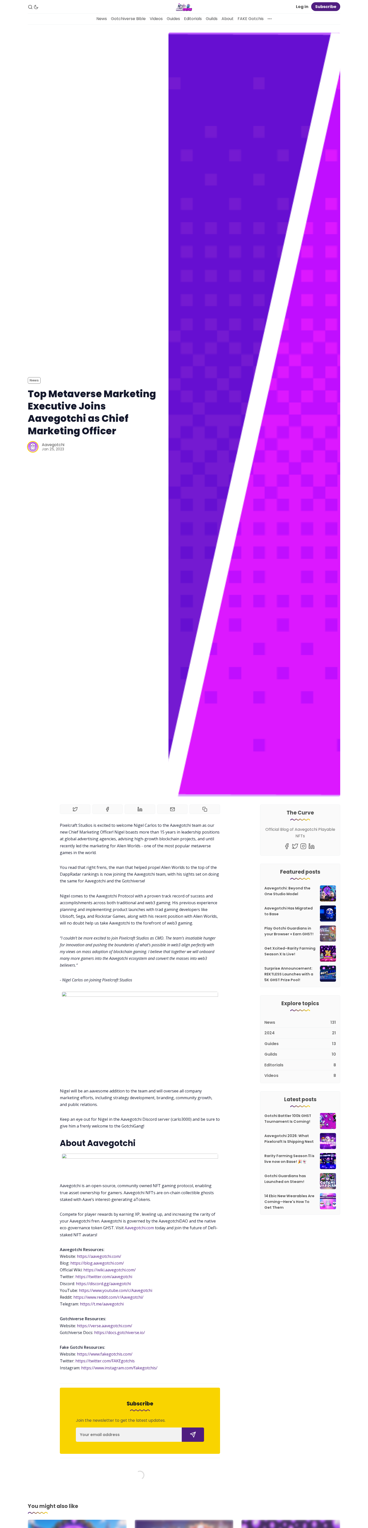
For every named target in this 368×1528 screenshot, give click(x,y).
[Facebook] (287, 846)
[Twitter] (295, 846)
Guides (173, 19)
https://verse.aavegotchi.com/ (104, 1326)
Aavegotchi (53, 445)
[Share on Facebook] (107, 809)
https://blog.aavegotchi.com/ (97, 1263)
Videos (156, 19)
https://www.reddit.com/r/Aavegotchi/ (108, 1297)
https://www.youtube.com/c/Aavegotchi (115, 1290)
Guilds (212, 19)
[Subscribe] (193, 1435)
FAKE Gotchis (251, 19)
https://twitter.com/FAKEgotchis (105, 1361)
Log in (302, 7)
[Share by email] (172, 809)
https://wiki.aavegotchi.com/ (109, 1270)
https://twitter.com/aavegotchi (103, 1276)
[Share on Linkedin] (140, 809)
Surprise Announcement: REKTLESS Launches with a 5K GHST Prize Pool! (288, 974)
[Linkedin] (311, 846)
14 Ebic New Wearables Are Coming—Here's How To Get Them (289, 1201)
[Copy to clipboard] (205, 809)
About (228, 19)
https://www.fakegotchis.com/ (104, 1354)
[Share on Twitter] (75, 809)
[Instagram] (303, 846)
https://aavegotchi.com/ (99, 1256)
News (101, 19)
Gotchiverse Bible (128, 19)
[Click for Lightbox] (140, 1036)
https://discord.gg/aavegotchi (103, 1283)
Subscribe (325, 7)
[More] (270, 19)
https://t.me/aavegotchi (102, 1304)
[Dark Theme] (36, 7)
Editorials (193, 19)
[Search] (30, 7)
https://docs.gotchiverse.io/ (119, 1332)
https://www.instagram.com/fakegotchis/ (119, 1368)
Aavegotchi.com (139, 1228)
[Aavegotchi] (33, 447)
